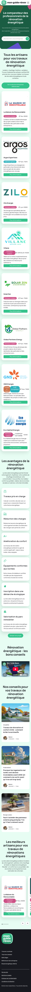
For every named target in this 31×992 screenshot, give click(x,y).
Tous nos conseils (7, 954)
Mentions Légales (6, 975)
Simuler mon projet (15, 635)
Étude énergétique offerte (9, 964)
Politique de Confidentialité (9, 978)
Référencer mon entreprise (9, 960)
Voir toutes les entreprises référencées (15, 85)
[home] (14, 2)
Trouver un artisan (7, 951)
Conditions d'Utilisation (8, 981)
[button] (27, 3)
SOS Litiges (5, 957)
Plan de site (5, 972)
